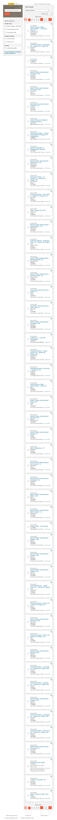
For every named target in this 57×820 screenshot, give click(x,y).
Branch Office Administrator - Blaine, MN (39, 495)
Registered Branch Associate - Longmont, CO (40, 369)
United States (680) (12, 48)
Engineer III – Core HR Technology (37, 338)
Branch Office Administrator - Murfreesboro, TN (39, 225)
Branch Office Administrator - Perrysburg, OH (39, 88)
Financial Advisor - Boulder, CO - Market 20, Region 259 (39, 683)
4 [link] (36, 19)
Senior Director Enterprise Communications (38, 120)
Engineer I (33, 60)
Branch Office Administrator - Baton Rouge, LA (39, 511)
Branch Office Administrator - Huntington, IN (39, 479)
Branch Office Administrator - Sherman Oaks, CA (39, 274)
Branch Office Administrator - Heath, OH (39, 401)
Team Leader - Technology (39, 526)
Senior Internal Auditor (37, 762)
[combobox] (13, 10)
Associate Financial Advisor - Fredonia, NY (40, 104)
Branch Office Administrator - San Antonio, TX (39, 463)
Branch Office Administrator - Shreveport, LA (39, 747)
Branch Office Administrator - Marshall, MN (39, 651)
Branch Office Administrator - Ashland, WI (39, 570)
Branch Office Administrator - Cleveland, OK (39, 72)
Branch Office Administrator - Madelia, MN (39, 538)
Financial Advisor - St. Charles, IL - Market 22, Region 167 (38, 178)
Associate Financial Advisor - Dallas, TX (40, 290)
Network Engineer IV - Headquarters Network (37, 148)
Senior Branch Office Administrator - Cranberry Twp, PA (38, 28)
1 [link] (29, 19)
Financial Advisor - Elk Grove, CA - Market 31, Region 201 (40, 731)
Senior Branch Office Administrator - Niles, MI (38, 385)
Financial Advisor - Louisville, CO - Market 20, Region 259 (40, 667)
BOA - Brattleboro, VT (37, 448)
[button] (48, 14)
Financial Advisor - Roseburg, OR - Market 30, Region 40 (40, 45)
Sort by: (43, 13)
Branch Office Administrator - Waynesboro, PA (39, 161)
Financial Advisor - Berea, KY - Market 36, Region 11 (40, 603)
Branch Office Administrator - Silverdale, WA (39, 322)
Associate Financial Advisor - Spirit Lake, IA (40, 306)
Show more (47, 35)
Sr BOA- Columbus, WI (38, 779)
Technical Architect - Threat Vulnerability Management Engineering (39, 134)
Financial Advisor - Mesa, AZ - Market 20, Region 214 (40, 635)
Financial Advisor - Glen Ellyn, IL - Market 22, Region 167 (40, 195)
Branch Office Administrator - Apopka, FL (39, 432)
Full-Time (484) (11, 38)
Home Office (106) (11, 32)
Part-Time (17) (10, 41)
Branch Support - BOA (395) (14, 26)
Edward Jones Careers (44, 4)
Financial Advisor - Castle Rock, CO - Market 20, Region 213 (40, 587)
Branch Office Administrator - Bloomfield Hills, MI (39, 258)
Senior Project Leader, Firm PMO (39, 794)
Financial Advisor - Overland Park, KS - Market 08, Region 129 (40, 242)
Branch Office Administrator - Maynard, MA (39, 417)
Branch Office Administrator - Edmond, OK (39, 554)
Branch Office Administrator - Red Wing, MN (39, 619)
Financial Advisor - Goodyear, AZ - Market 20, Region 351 (40, 715)
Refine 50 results (29, 10)
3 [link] (34, 19)
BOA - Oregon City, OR (37, 210)
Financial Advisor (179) (12, 29)
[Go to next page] (41, 19)
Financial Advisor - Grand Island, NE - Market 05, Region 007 (38, 352)
